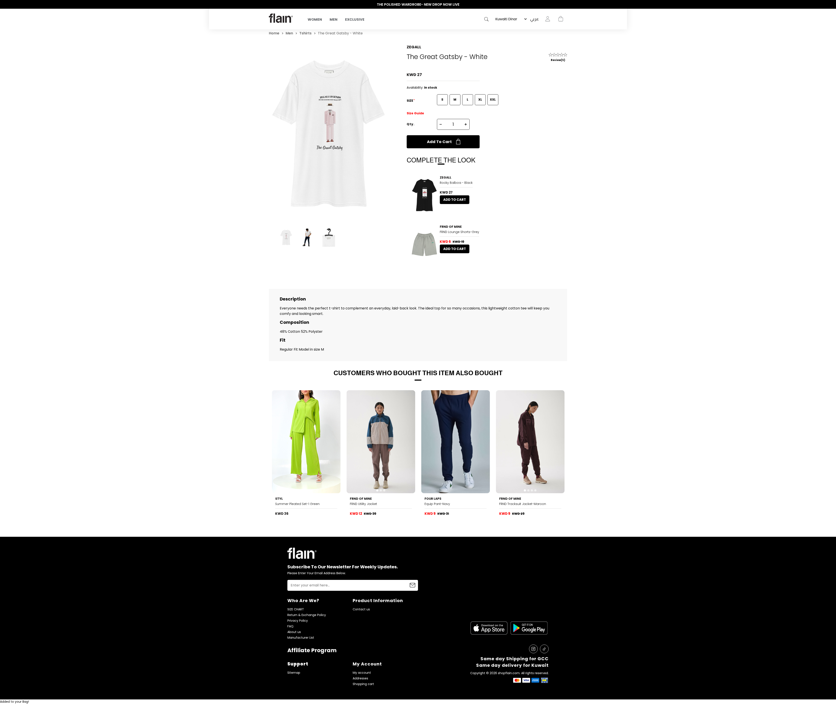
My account (362, 673)
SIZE (410, 100)
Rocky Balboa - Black (456, 183)
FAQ (290, 626)
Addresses (360, 678)
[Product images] (424, 195)
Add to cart (439, 141)
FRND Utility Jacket (363, 504)
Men (333, 19)
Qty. (411, 124)
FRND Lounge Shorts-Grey (459, 232)
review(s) (558, 60)
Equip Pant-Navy (437, 504)
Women (315, 19)
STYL (279, 498)
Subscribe (412, 585)
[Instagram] (533, 649)
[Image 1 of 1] (424, 244)
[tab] (421, 212)
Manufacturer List (300, 638)
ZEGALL (414, 47)
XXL (493, 99)
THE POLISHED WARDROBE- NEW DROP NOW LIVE (418, 4)
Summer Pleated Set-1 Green (297, 504)
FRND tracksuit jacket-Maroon (522, 504)
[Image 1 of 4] (530, 441)
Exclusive (354, 19)
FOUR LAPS (433, 498)
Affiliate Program (312, 650)
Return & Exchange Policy (306, 615)
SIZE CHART (295, 609)
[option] (418, 4)
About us (294, 632)
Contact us (361, 609)
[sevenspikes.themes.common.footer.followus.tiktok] (544, 649)
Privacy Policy (297, 621)
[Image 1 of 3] (424, 195)
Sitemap (293, 673)
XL (480, 99)
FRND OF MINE (451, 227)
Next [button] (565, 4)
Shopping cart (560, 18)
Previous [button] (271, 4)
